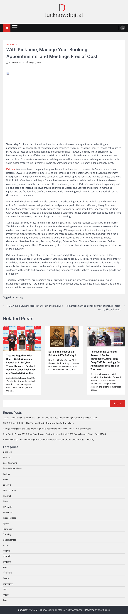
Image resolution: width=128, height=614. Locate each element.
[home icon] (6, 28)
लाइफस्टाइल (8, 583)
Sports (6, 523)
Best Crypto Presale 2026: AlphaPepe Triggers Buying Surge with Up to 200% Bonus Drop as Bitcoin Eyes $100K (54, 434)
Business (7, 451)
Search (117, 403)
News (5, 501)
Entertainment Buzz (12, 468)
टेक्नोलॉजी (7, 561)
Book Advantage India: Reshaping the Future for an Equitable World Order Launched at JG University (48, 439)
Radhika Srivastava (17, 62)
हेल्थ (5, 600)
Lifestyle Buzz (9, 490)
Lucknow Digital (45, 610)
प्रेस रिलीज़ (7, 572)
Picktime (10, 169)
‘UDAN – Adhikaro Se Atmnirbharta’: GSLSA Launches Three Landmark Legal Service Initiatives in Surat (50, 417)
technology (17, 297)
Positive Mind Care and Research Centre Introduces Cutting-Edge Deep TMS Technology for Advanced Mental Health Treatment (105, 360)
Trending (7, 534)
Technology (12, 44)
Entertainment (10, 462)
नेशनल (5, 567)
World (5, 545)
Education (7, 457)
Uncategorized (9, 539)
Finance (6, 473)
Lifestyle (7, 484)
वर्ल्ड (5, 589)
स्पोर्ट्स (5, 594)
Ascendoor (77, 610)
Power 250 (8, 512)
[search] (122, 28)
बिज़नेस (6, 578)
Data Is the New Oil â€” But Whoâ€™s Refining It (62, 353)
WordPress (104, 610)
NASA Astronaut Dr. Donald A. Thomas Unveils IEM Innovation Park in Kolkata (38, 423)
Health (6, 479)
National (7, 495)
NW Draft (7, 506)
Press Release (9, 517)
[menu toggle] (14, 28)
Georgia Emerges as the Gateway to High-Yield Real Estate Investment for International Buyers (47, 428)
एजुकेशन (6, 550)
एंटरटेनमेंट (7, 556)
